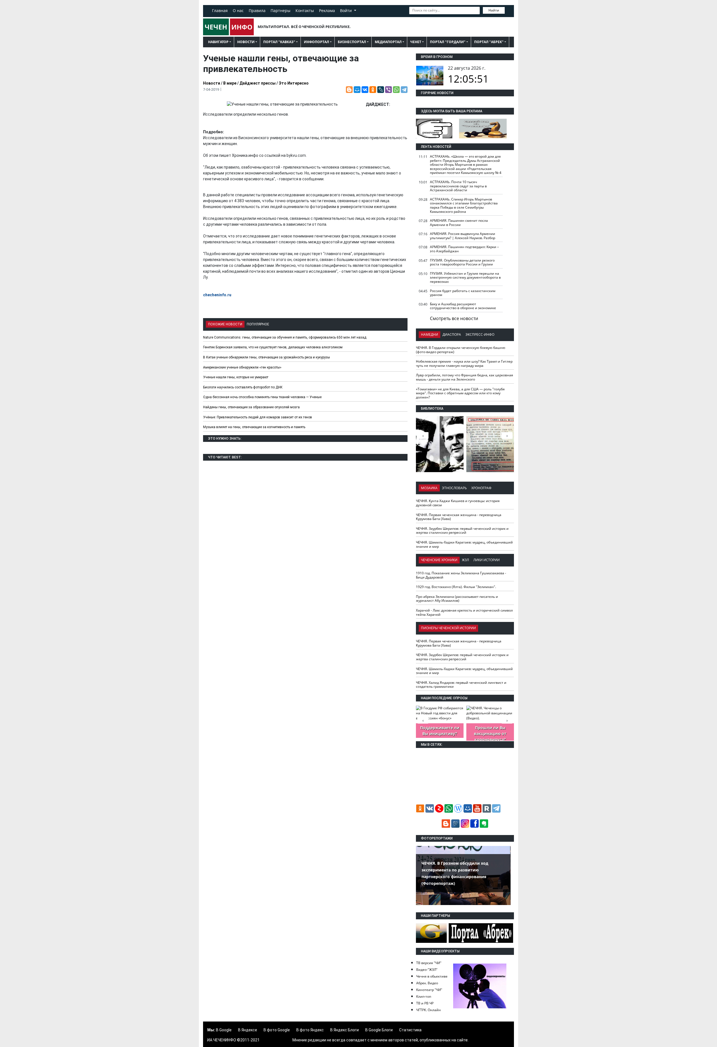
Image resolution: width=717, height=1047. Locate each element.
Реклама (327, 10)
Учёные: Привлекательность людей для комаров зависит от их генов (257, 417)
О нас (238, 10)
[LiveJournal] (380, 89)
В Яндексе (247, 1030)
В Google (224, 1030)
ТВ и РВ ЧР (425, 1003)
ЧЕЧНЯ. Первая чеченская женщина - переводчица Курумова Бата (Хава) (458, 516)
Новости (246, 41)
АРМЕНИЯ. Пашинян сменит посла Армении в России (459, 222)
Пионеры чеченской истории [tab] (448, 628)
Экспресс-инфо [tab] (479, 334)
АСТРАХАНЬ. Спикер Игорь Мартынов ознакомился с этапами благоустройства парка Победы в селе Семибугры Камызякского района (464, 205)
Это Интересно (294, 83)
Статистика (410, 1030)
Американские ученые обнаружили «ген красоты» (242, 367)
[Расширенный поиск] (508, 10)
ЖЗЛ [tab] (465, 560)
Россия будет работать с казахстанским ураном (462, 292)
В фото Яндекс (310, 1030)
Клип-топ (423, 996)
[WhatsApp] (396, 89)
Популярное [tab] (258, 324)
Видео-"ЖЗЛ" (426, 969)
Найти (493, 10)
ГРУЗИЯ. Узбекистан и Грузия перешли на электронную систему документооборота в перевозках (465, 277)
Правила (257, 10)
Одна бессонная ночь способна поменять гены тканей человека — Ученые (262, 397)
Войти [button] (346, 10)
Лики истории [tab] (486, 560)
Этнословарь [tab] (454, 488)
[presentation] (507, 435)
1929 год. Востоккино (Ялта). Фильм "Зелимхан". (456, 586)
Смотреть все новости (454, 318)
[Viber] (388, 89)
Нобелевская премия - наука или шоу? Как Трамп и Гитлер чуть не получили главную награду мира (464, 363)
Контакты (304, 10)
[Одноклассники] (372, 89)
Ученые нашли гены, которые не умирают (235, 377)
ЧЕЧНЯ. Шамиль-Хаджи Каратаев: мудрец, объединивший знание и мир (464, 544)
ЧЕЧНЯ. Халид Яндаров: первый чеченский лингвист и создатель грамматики (461, 684)
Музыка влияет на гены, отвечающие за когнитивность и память (254, 427)
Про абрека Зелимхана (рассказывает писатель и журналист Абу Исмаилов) (457, 598)
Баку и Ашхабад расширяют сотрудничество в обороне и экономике (463, 306)
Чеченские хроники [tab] (439, 560)
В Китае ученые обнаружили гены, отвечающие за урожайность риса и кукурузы (266, 357)
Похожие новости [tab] (225, 324)
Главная (220, 10)
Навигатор (218, 41)
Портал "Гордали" (447, 41)
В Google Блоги (379, 1030)
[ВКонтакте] (365, 89)
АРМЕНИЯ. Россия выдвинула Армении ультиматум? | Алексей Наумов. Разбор (462, 235)
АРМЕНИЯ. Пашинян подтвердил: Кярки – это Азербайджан (464, 248)
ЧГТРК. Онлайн (428, 1010)
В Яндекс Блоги (344, 1030)
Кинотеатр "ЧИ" (429, 989)
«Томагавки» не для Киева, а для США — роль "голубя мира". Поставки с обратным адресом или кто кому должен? (460, 393)
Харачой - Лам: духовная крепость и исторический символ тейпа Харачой (464, 612)
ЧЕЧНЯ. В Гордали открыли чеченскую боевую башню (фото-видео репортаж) (460, 349)
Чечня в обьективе (432, 976)
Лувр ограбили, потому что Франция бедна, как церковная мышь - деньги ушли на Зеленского (464, 377)
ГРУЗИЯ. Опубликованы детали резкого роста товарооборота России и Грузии (462, 262)
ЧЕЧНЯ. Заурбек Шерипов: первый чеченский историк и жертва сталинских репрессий (462, 530)
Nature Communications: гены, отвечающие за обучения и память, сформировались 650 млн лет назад (284, 337)
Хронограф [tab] (481, 488)
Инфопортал (316, 41)
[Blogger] (349, 89)
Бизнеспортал (352, 41)
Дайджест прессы (257, 83)
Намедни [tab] (429, 334)
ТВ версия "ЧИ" (428, 962)
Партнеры (280, 10)
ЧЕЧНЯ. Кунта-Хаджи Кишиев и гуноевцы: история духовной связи (458, 502)
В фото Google (277, 1030)
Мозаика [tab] (429, 488)
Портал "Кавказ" (279, 41)
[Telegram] (404, 89)
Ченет (415, 41)
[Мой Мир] (357, 89)
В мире (229, 83)
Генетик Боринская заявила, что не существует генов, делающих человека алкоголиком (273, 347)
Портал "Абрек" (489, 41)
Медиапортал (388, 41)
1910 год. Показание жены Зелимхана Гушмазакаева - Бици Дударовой (461, 575)
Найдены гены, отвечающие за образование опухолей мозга (251, 407)
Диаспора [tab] (452, 334)
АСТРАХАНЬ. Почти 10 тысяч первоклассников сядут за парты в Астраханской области (458, 185)
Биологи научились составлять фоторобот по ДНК (243, 387)
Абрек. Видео (427, 983)
